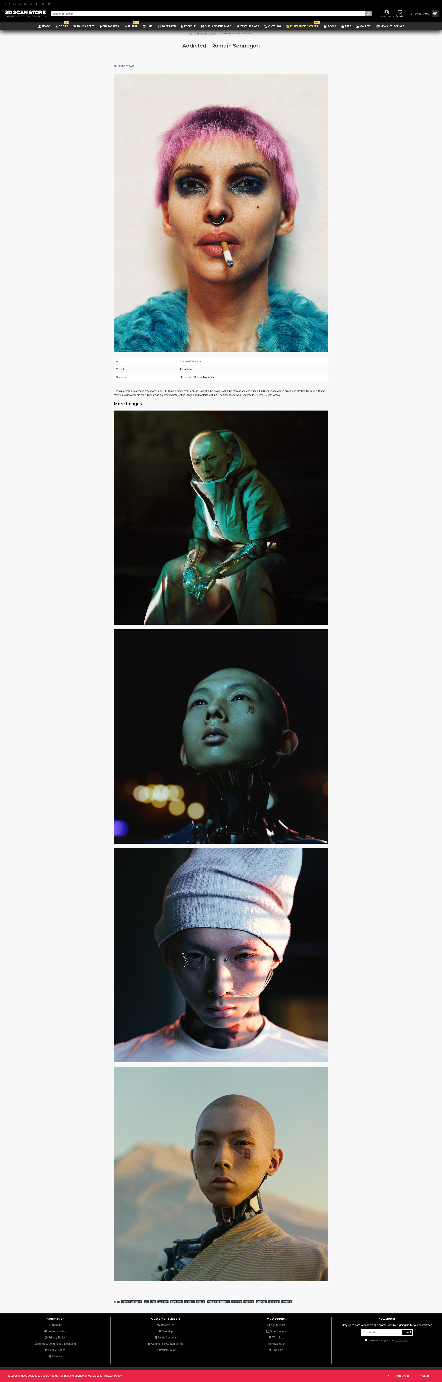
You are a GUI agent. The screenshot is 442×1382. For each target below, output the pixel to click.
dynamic (286, 1301)
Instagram (186, 369)
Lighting (261, 1301)
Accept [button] (425, 1375)
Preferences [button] (402, 1375)
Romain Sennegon (132, 1301)
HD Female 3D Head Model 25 (197, 377)
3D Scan (163, 1301)
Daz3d (200, 1301)
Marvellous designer (218, 1301)
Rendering (176, 1301)
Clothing (236, 1301)
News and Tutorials (206, 33)
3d (146, 1301)
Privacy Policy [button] (113, 1375)
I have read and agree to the (388, 1341)
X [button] (388, 1375)
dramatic (273, 1301)
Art (153, 1301)
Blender (189, 1301)
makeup (249, 1301)
